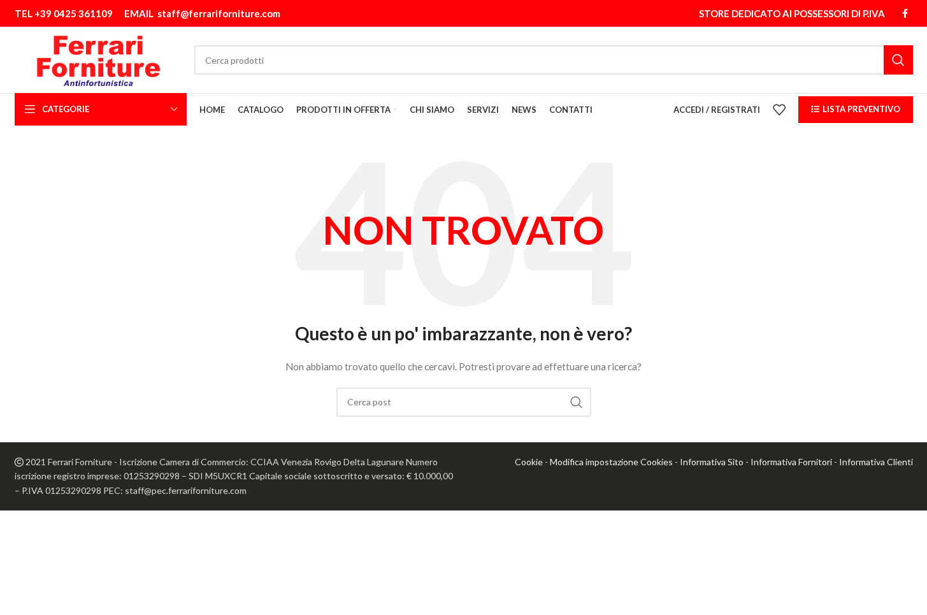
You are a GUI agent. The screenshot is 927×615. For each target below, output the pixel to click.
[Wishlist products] (779, 109)
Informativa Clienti (876, 461)
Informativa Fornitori (791, 461)
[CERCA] (898, 60)
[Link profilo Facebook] (905, 13)
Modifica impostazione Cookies (611, 461)
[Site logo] (98, 59)
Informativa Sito (712, 461)
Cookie (529, 461)
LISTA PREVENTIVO (861, 109)
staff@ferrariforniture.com (218, 13)
